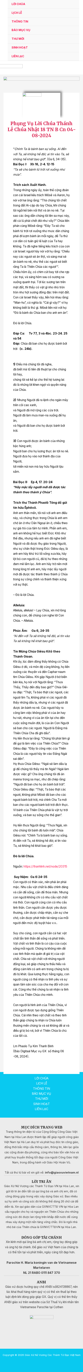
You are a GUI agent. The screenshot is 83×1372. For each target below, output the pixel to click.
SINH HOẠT (20, 47)
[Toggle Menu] (71, 22)
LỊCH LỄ (17, 13)
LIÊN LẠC (18, 56)
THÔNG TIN (20, 21)
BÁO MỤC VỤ (21, 30)
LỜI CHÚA (18, 4)
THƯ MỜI (18, 39)
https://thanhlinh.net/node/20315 (45, 866)
